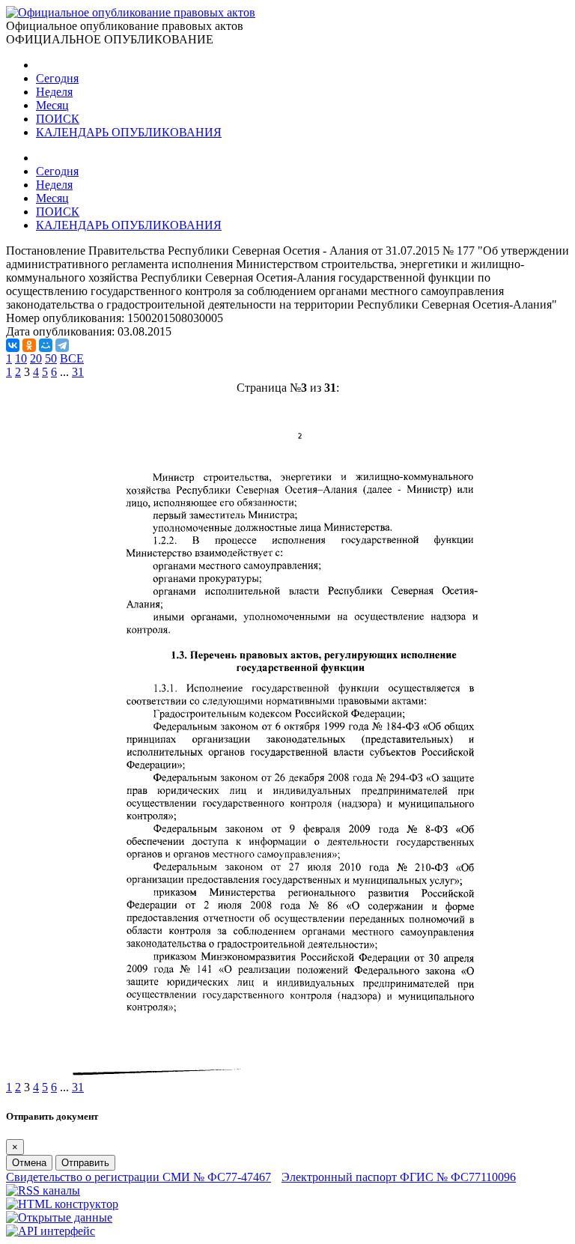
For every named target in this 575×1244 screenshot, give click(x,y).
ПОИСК (57, 118)
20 (36, 358)
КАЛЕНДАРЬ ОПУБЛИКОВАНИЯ (129, 132)
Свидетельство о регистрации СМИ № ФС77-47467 (138, 1177)
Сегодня (57, 78)
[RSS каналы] (43, 1190)
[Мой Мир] (45, 345)
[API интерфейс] (50, 1231)
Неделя (54, 91)
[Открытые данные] (59, 1217)
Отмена (29, 1162)
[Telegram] (62, 345)
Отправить (85, 1162)
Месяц (52, 105)
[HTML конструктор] (62, 1204)
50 (51, 358)
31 (78, 371)
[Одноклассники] (29, 345)
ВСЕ (72, 358)
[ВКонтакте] (12, 345)
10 (21, 358)
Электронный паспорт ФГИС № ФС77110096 (399, 1177)
